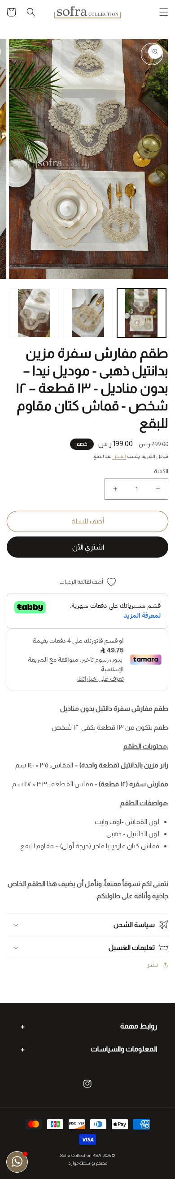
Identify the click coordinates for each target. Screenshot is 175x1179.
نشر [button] (152, 964)
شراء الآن (87, 547)
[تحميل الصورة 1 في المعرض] (141, 313)
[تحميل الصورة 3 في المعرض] (34, 313)
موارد (73, 1163)
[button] (164, 12)
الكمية (161, 471)
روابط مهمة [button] (138, 1026)
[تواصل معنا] (17, 1162)
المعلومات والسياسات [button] (124, 1049)
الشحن (119, 456)
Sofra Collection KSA (80, 1155)
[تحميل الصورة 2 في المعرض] (88, 313)
